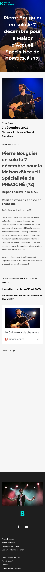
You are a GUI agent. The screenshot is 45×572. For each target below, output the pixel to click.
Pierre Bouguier (9, 123)
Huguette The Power (10, 546)
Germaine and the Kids (11, 557)
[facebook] (18, 527)
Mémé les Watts (8, 542)
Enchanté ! (6, 565)
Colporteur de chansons (11, 568)
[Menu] (41, 3)
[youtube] (26, 528)
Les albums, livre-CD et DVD (21, 289)
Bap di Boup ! (7, 561)
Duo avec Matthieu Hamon (13, 550)
